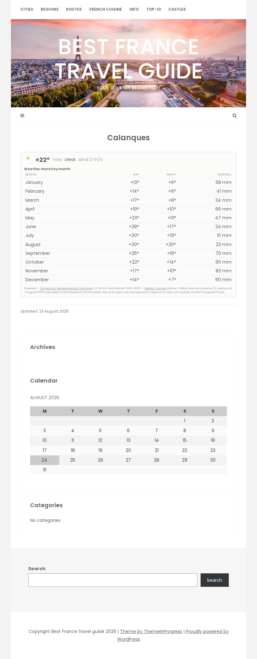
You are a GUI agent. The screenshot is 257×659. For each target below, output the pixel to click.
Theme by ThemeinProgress (151, 631)
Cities (26, 9)
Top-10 (153, 9)
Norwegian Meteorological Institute (66, 288)
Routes (74, 9)
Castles (177, 9)
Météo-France (155, 288)
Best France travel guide (128, 63)
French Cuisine (105, 9)
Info (134, 9)
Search (36, 568)
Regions (50, 9)
